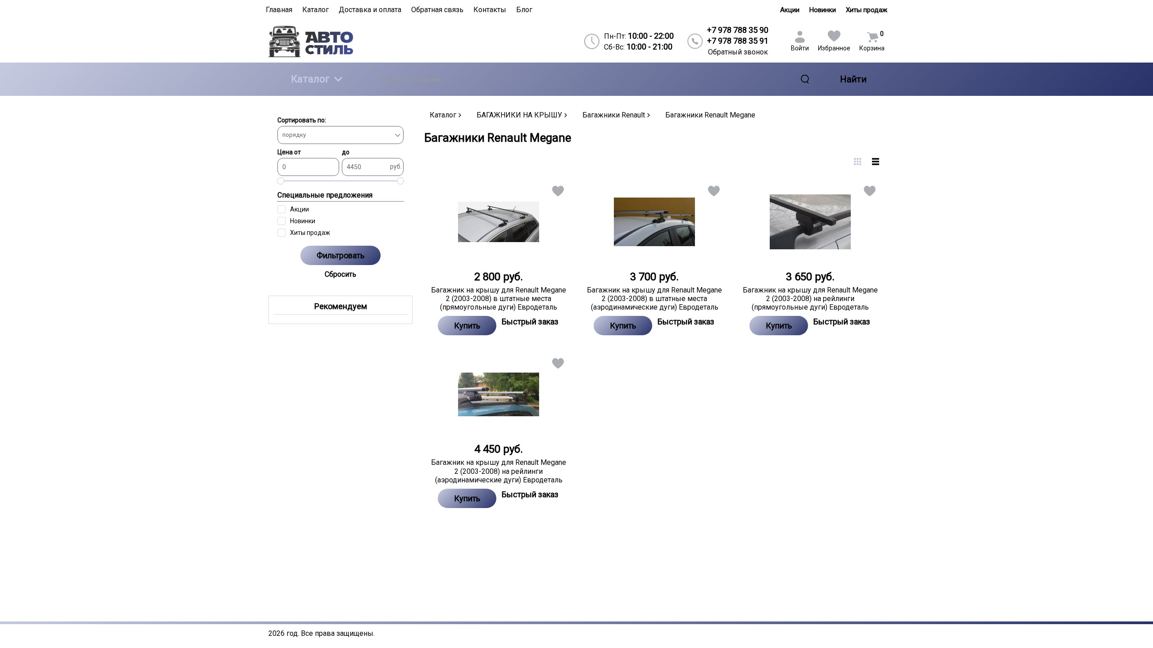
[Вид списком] (876, 161)
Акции (789, 10)
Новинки (822, 10)
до (346, 152)
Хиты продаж (866, 10)
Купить (467, 325)
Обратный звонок (738, 52)
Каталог (310, 79)
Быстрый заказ (530, 321)
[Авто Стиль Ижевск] (342, 41)
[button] (557, 193)
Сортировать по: (301, 120)
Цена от (289, 152)
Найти (853, 79)
